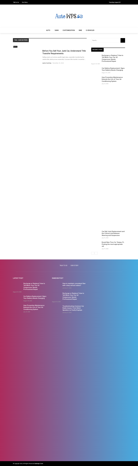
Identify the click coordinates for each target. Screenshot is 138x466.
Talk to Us (16, 2)
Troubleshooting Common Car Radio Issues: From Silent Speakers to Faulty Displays (73, 308)
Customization (69, 30)
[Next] (96, 253)
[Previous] (92, 253)
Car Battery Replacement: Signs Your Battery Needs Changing (113, 69)
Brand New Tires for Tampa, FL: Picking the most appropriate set (113, 244)
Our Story (24, 2)
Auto (48, 30)
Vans (57, 30)
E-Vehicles (90, 30)
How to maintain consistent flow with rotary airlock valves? (74, 284)
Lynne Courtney (46, 63)
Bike (80, 30)
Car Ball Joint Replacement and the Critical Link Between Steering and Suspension (113, 233)
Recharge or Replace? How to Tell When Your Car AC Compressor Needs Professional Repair (112, 58)
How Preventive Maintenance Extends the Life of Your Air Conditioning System (112, 79)
